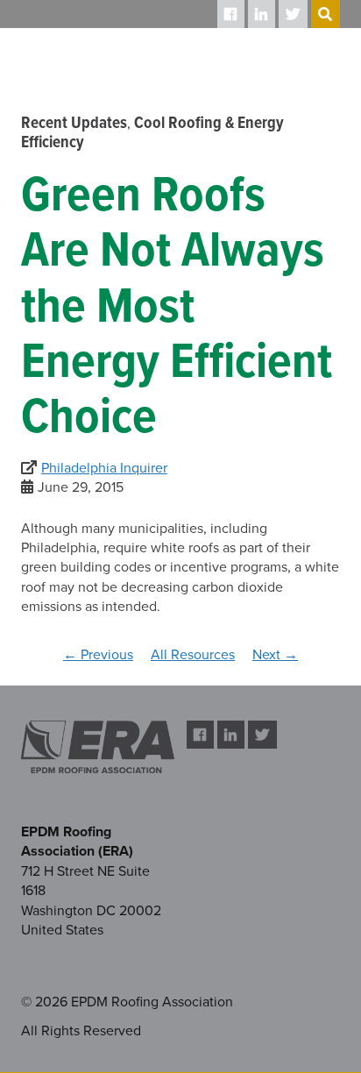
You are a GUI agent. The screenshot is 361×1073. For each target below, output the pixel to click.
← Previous (98, 655)
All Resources (193, 655)
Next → (275, 655)
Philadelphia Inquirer (104, 468)
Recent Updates (74, 123)
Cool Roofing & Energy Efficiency (152, 133)
